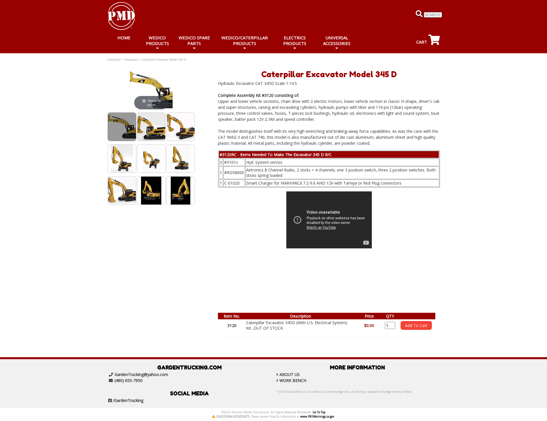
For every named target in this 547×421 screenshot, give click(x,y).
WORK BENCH (292, 380)
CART (422, 42)
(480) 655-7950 (128, 380)
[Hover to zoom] (151, 89)
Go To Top (319, 412)
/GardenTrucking (128, 400)
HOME (123, 37)
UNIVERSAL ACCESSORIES (336, 40)
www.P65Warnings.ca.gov (317, 416)
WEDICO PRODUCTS (157, 40)
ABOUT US (289, 374)
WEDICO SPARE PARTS (194, 40)
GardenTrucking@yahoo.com (141, 374)
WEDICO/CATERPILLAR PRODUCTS (244, 40)
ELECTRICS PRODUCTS (294, 40)
